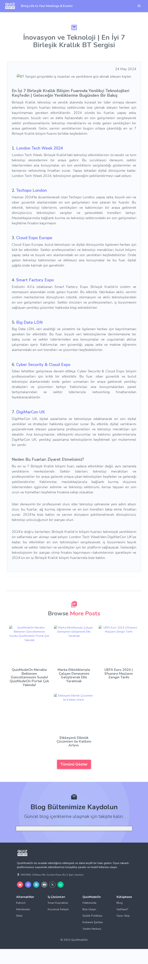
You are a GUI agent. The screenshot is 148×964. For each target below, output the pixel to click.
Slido (19, 916)
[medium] (44, 885)
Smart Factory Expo (35, 280)
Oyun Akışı (123, 916)
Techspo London (31, 190)
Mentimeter (23, 909)
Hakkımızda (89, 903)
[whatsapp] (60, 885)
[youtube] (20, 885)
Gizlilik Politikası (92, 916)
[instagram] (28, 885)
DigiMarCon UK (30, 412)
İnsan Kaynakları (58, 903)
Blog (120, 903)
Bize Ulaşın (89, 909)
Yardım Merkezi (91, 929)
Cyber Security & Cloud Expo (43, 364)
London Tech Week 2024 (39, 148)
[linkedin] (36, 885)
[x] (52, 885)
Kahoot (20, 903)
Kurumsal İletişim (58, 909)
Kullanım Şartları (92, 922)
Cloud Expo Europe (34, 238)
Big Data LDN (29, 322)
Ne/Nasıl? (122, 909)
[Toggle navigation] (139, 6)
